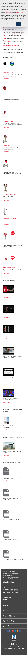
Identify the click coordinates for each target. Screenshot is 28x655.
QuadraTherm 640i (8, 121)
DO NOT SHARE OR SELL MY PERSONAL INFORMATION (14, 649)
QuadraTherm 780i (8, 170)
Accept (18, 23)
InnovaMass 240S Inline (9, 194)
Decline (24, 23)
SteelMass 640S (7, 97)
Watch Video (6, 297)
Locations (11, 582)
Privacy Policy (19, 12)
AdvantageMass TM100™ (9, 267)
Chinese (5, 599)
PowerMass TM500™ (8, 243)
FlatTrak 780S (6, 145)
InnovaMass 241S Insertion (10, 218)
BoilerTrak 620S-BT (8, 72)
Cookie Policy (8, 12)
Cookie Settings (10, 23)
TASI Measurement (22, 646)
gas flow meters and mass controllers (14, 34)
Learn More (6, 78)
